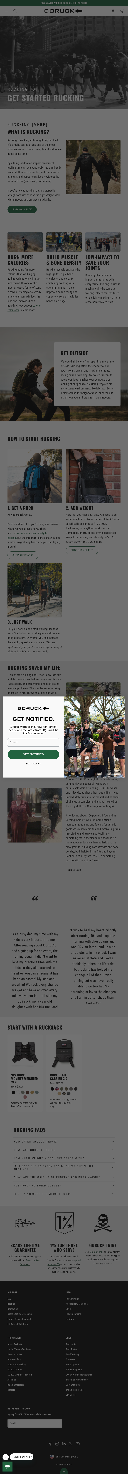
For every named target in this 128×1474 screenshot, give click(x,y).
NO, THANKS (33, 764)
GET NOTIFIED (33, 754)
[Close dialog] (119, 702)
